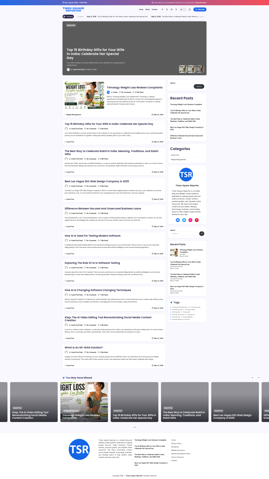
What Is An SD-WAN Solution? (84, 347)
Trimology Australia (177, 309)
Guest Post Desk (78, 69)
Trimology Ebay (176, 312)
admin (115, 92)
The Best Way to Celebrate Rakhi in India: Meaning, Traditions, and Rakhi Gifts (178, 17)
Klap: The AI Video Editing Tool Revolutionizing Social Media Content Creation (108, 319)
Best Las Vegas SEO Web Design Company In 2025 (97, 181)
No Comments (126, 92)
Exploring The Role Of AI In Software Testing (92, 263)
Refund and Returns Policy (180, 454)
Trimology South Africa (178, 314)
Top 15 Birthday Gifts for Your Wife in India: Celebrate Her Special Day (110, 17)
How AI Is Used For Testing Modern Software (93, 235)
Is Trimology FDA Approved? (179, 307)
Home (173, 440)
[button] (183, 9)
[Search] (201, 233)
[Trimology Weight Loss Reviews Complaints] (174, 253)
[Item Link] (34, 402)
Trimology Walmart (187, 317)
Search (172, 83)
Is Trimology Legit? (195, 307)
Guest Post (175, 155)
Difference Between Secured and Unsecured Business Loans (103, 208)
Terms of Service (177, 457)
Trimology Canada (190, 309)
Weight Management (178, 160)
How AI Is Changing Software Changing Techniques (98, 290)
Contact (174, 460)
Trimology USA (176, 317)
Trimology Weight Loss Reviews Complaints (135, 87)
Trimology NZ (186, 312)
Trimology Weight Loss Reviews (181, 319)
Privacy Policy (176, 443)
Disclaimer (175, 447)
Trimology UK (190, 314)
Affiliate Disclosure (178, 450)
